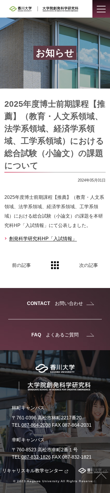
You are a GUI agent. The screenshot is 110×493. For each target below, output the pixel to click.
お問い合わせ (55, 303)
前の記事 (21, 265)
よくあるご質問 (55, 334)
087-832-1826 (36, 457)
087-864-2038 (36, 425)
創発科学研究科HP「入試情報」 (43, 238)
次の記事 (88, 265)
